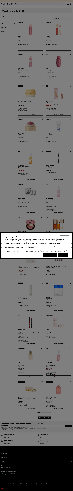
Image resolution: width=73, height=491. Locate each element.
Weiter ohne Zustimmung (65, 235)
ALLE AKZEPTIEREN (63, 254)
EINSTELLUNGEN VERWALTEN (50, 254)
